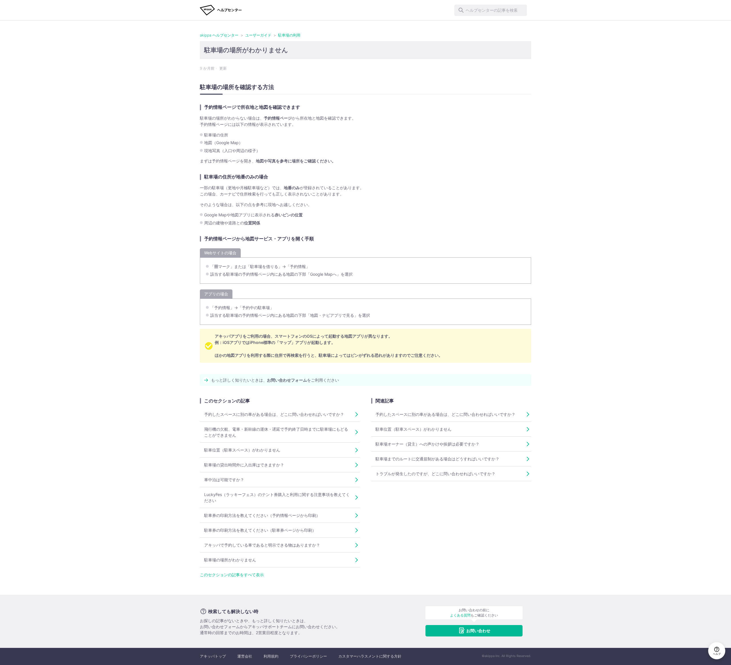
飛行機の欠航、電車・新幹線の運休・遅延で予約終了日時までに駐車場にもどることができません (276, 432)
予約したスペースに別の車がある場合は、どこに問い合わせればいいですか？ (274, 414)
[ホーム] (221, 10)
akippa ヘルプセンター (219, 35)
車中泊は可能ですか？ (224, 479)
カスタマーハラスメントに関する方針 (369, 656)
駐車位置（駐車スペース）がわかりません (242, 450)
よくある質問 (460, 615)
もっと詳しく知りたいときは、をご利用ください (275, 380)
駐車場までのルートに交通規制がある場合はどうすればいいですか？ (437, 458)
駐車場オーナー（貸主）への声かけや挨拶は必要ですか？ (427, 444)
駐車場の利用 (289, 35)
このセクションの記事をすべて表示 (232, 574)
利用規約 (271, 656)
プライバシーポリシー (308, 656)
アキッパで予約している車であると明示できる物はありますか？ (262, 545)
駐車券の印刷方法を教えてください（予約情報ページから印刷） (262, 515)
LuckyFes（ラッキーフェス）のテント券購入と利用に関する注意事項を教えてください (277, 497)
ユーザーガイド (258, 35)
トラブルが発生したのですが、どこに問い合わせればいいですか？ (435, 473)
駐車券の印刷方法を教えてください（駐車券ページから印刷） (260, 530)
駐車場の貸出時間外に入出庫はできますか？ (244, 464)
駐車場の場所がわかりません (230, 559)
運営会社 (244, 656)
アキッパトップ (213, 656)
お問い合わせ (478, 630)
